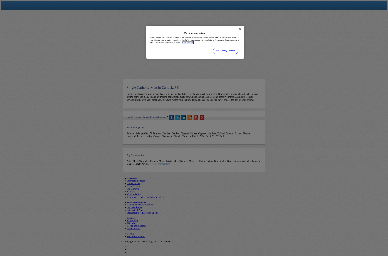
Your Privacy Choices (225, 51)
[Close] (240, 29)
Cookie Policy (187, 42)
